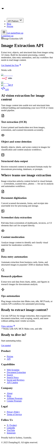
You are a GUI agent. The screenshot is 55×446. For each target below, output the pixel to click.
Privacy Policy (13, 412)
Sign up (9, 36)
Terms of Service (14, 414)
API (8, 359)
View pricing (7, 326)
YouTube (11, 430)
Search (10, 375)
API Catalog (12, 382)
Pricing (10, 26)
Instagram (11, 433)
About (9, 393)
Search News (13, 377)
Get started (6, 345)
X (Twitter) (12, 425)
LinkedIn (11, 428)
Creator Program (14, 401)
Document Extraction (16, 372)
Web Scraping (13, 370)
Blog (9, 24)
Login (3, 36)
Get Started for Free (10, 65)
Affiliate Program (14, 398)
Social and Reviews (15, 380)
